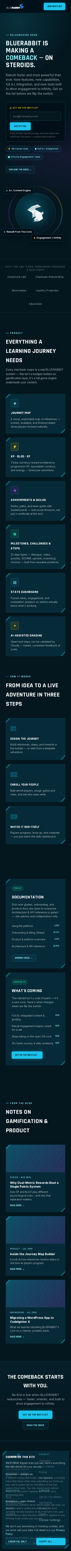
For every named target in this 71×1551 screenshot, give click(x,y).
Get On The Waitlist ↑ (27, 1055)
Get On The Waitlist (35, 1414)
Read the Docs (35, 1425)
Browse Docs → (24, 957)
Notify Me (20, 126)
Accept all (45, 1541)
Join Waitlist (54, 6)
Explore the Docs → (20, 169)
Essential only (17, 1541)
